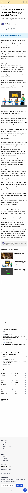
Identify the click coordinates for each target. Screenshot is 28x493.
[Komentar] (26, 339)
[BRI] (11, 342)
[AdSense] (12, 351)
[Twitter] (6, 473)
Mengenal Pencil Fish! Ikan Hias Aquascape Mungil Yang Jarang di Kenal (14, 336)
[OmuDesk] (8, 23)
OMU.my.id (7, 2)
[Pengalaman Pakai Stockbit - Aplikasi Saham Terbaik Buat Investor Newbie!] (7, 271)
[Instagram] (4, 473)
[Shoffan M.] (7, 326)
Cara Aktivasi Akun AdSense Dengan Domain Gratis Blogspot (12, 353)
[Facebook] (2, 473)
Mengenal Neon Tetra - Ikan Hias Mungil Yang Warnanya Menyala (13, 328)
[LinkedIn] (9, 473)
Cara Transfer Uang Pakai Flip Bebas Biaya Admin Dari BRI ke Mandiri (14, 345)
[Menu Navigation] (2, 2)
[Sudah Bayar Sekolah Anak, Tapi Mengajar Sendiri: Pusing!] (7, 264)
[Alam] (11, 326)
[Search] (23, 2)
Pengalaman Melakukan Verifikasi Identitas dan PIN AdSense (14, 361)
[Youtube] (7, 473)
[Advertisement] (14, 302)
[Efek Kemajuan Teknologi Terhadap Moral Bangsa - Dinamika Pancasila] (7, 256)
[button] (21, 2)
